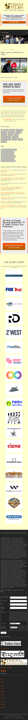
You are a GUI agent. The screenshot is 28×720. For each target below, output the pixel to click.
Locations (3, 698)
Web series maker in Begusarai (8, 149)
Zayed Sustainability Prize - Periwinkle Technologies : (14, 178)
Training (16, 134)
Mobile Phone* (3, 608)
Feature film (11, 132)
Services (3, 691)
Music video (18, 132)
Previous (1, 38)
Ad (1, 130)
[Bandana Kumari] (11, 643)
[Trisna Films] (14, 6)
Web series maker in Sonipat (8, 161)
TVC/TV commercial (6, 139)
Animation (6, 130)
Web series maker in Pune (7, 158)
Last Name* (4, 600)
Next (26, 38)
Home (2, 49)
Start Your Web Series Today (14, 99)
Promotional (4, 134)
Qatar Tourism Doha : (6, 170)
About (2, 682)
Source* (3, 623)
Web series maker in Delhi (7, 152)
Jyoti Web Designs (5, 648)
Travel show (15, 137)
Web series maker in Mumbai (8, 156)
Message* (3, 612)
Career (2, 701)
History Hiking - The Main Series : (9, 174)
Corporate (12, 130)
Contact (3, 707)
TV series (20, 139)
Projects (6, 49)
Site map (3, 704)
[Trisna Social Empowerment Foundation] (14, 662)
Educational (4, 132)
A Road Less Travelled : (6, 201)
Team (2, 688)
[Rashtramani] (12, 654)
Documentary (19, 130)
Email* (3, 604)
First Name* (4, 597)
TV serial (14, 139)
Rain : (2, 183)
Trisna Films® (24, 714)
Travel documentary (6, 137)
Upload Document (3, 627)
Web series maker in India (7, 154)
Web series (4, 141)
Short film (10, 134)
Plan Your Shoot (14, 22)
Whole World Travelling (6, 667)
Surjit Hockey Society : (6, 197)
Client (2, 685)
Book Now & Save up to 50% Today (14, 246)
